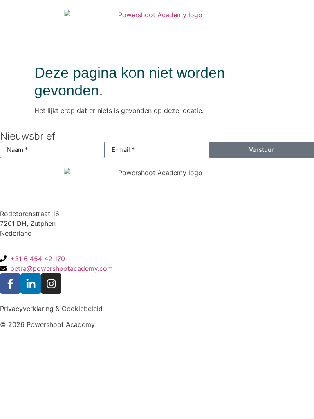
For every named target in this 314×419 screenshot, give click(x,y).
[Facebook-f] (10, 283)
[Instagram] (51, 283)
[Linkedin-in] (30, 283)
